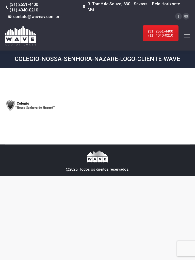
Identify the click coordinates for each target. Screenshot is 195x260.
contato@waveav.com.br (36, 16)
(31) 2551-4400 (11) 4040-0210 (160, 33)
